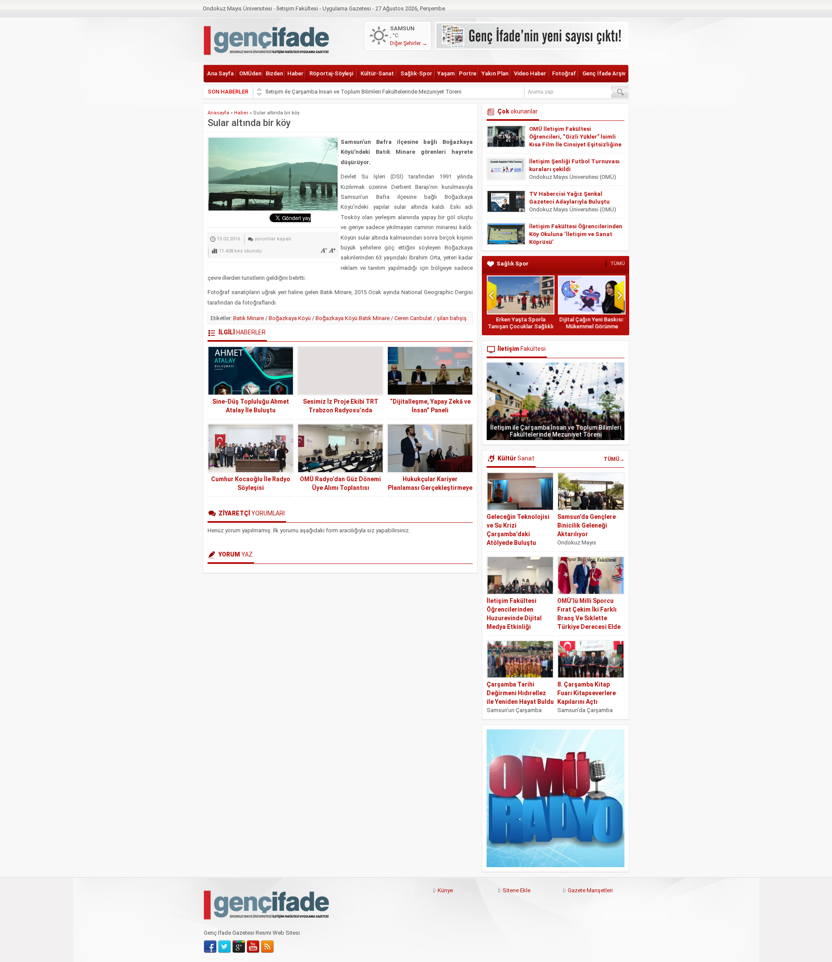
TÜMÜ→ (614, 459)
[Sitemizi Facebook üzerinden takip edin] (210, 946)
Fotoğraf (564, 73)
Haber (295, 73)
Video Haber (530, 73)
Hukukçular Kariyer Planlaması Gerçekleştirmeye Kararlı (430, 488)
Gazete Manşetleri (590, 890)
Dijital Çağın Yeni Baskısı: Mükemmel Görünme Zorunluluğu (591, 326)
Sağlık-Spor (416, 73)
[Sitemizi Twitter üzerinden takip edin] (224, 946)
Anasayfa (218, 113)
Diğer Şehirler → (408, 43)
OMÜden (250, 73)
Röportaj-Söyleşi (331, 73)
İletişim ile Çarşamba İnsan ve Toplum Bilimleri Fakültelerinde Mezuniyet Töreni (364, 91)
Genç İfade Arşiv (603, 73)
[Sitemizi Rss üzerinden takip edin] (267, 946)
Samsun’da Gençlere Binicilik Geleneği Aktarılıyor (586, 525)
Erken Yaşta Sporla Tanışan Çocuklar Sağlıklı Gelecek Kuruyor (520, 326)
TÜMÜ (618, 263)
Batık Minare (248, 318)
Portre (467, 73)
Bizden (274, 73)
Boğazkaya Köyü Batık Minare (352, 318)
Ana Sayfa (220, 73)
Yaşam (446, 73)
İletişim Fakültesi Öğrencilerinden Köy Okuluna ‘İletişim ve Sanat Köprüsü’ (575, 234)
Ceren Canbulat (413, 318)
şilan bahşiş (452, 318)
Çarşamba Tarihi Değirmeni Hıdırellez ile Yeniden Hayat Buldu (520, 693)
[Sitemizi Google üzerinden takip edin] (238, 946)
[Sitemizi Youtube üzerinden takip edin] (253, 946)
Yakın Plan (494, 73)
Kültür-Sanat (377, 73)
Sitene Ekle (516, 890)
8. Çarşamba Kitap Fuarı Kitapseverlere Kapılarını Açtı (586, 693)
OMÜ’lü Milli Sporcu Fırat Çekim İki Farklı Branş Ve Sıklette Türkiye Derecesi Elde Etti (589, 618)
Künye (445, 890)
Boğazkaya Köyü (290, 318)
